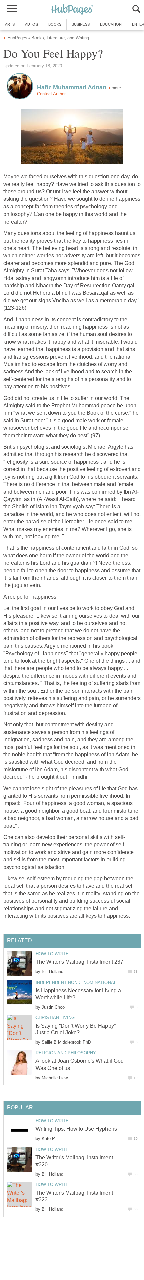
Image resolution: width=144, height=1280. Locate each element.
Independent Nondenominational (75, 982)
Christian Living (55, 1017)
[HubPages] (72, 10)
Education (111, 24)
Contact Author (51, 93)
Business (81, 24)
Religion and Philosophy (65, 1052)
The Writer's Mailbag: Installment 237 (79, 962)
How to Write (52, 953)
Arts (10, 24)
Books (54, 24)
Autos (31, 24)
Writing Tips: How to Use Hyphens (76, 1129)
